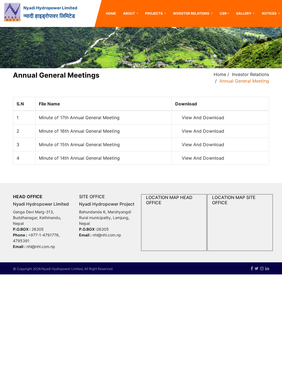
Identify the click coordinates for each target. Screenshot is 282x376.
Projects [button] (154, 13)
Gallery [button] (244, 13)
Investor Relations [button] (191, 13)
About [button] (129, 13)
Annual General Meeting (244, 81)
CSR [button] (223, 13)
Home (113, 13)
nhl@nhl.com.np (40, 246)
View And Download (203, 117)
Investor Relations (250, 74)
